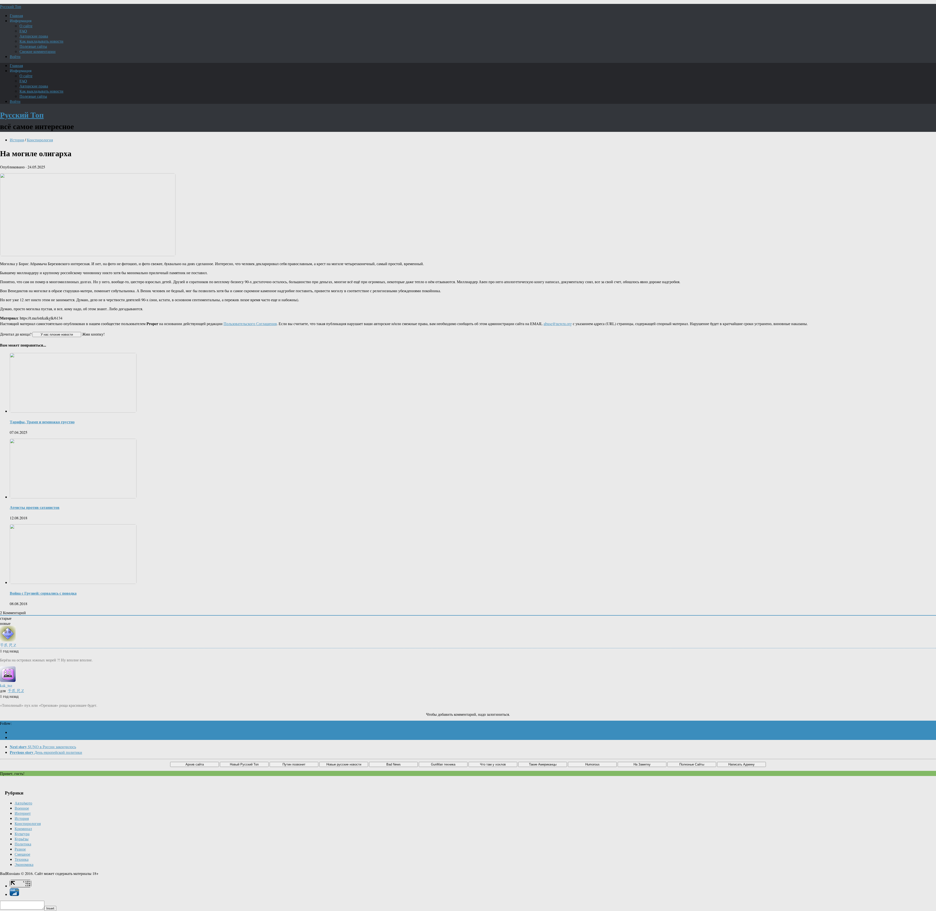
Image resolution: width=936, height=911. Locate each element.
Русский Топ (10, 6)
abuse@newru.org (558, 323)
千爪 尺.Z (16, 690)
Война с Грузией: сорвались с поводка (43, 593)
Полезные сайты (33, 46)
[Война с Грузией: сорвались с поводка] (73, 582)
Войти (15, 56)
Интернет (23, 813)
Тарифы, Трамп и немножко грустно (42, 422)
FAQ (23, 30)
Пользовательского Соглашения (250, 323)
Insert (50, 908)
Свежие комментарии (38, 51)
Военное (22, 808)
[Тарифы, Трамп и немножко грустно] (73, 411)
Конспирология (40, 139)
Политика (23, 843)
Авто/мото (23, 802)
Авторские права (34, 36)
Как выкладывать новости (41, 41)
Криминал (23, 828)
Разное (20, 849)
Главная (16, 15)
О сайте (26, 25)
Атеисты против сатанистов (34, 507)
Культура (22, 833)
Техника (22, 859)
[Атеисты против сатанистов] (73, 496)
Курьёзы (22, 838)
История (17, 139)
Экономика (24, 864)
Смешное (22, 854)
